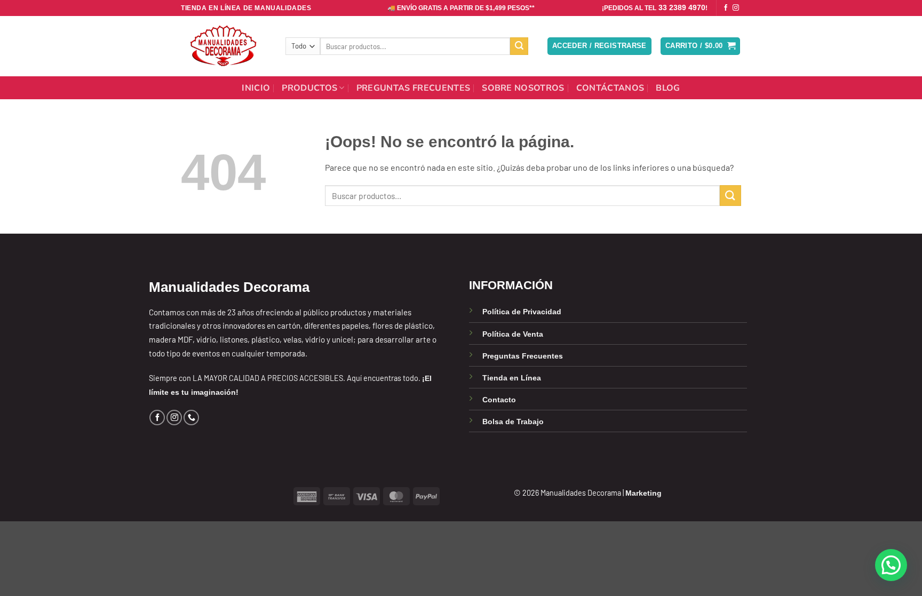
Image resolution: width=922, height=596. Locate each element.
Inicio (256, 88)
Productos (309, 88)
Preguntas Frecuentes (413, 88)
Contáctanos (610, 88)
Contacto (499, 399)
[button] (599, 46)
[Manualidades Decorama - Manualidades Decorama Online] (225, 46)
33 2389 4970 (681, 8)
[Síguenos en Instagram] (736, 8)
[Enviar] (519, 46)
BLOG (668, 88)
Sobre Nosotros (523, 88)
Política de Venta (512, 334)
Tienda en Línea (511, 378)
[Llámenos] (191, 417)
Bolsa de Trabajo (513, 421)
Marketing (643, 493)
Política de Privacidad (521, 311)
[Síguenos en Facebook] (725, 8)
